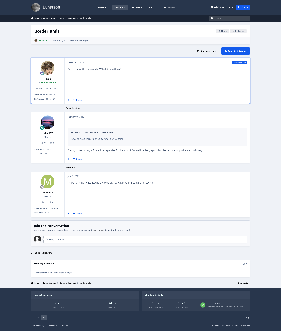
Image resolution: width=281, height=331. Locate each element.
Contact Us (52, 326)
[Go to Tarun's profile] (35, 40)
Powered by (236, 326)
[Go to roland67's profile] (48, 122)
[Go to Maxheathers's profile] (202, 305)
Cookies (64, 326)
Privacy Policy (38, 326)
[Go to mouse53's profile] (48, 181)
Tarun (47, 78)
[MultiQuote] (68, 100)
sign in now (98, 229)
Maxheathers (214, 303)
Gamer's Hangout (80, 40)
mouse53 (48, 192)
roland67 (48, 133)
